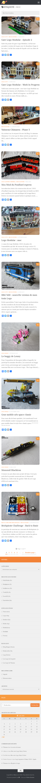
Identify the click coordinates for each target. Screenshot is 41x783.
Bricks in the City (7, 651)
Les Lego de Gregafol (9, 659)
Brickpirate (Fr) (7, 584)
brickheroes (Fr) (7, 588)
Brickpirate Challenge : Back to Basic (19, 525)
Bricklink (5, 631)
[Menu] (38, 2)
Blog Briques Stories (9, 647)
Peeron (5, 635)
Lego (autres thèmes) (8, 181)
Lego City (4, 37)
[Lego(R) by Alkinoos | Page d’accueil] (5, 2)
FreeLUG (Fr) (6, 596)
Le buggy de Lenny (10, 356)
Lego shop (6, 615)
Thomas (5, 747)
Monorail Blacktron (11, 470)
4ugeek (5, 674)
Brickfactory (6, 627)
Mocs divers (13, 37)
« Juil (2, 737)
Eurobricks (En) (7, 600)
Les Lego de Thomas (9, 663)
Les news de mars (16, 747)
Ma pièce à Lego (15, 763)
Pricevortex (6, 611)
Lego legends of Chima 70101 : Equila (25, 759)
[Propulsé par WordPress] (19, 777)
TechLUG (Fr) (7, 592)
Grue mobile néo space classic (16, 414)
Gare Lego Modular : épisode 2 (16, 39)
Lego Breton (6, 655)
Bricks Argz (6, 623)
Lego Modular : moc (11, 240)
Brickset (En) (6, 619)
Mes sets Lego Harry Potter (19, 751)
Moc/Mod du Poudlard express (16, 184)
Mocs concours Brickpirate (10, 522)
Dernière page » (30, 552)
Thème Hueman (30, 777)
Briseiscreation (7, 678)
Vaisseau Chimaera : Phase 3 (15, 129)
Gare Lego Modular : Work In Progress (20, 84)
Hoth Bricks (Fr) (7, 580)
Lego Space (4, 353)
